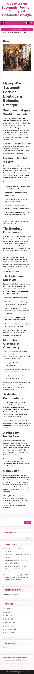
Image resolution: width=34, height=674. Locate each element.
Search (5, 520)
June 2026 (8, 615)
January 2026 (9, 626)
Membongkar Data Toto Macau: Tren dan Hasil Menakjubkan (16, 562)
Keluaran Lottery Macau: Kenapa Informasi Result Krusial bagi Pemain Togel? (16, 569)
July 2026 (8, 612)
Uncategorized (10, 648)
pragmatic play (8, 658)
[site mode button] (27, 23)
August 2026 (9, 609)
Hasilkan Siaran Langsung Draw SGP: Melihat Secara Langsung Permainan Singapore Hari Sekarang (16, 577)
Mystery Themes (24, 672)
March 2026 (9, 619)
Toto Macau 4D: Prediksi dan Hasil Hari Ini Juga (17, 556)
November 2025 (10, 629)
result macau (17, 658)
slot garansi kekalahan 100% (17, 660)
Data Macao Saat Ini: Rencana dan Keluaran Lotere (17, 33)
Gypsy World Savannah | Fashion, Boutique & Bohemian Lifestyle (17, 9)
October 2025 (10, 633)
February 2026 (10, 622)
